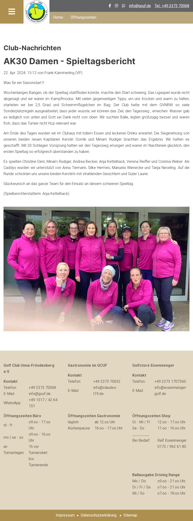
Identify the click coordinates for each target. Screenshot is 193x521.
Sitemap (130, 515)
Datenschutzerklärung (99, 515)
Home (58, 17)
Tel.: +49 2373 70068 (172, 6)
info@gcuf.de (140, 6)
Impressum (65, 515)
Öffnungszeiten (83, 17)
